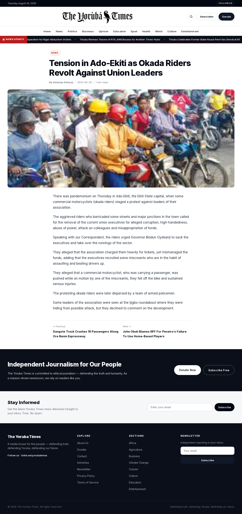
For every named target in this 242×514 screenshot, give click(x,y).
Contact (82, 456)
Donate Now (187, 370)
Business (88, 31)
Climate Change (139, 462)
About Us (82, 443)
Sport (134, 31)
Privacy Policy (86, 475)
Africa (132, 443)
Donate (226, 16)
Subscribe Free (218, 370)
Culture (171, 31)
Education (119, 31)
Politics (72, 31)
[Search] (191, 16)
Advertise (83, 462)
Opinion (103, 31)
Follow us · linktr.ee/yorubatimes (27, 455)
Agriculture (135, 449)
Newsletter (206, 16)
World (159, 31)
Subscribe (224, 407)
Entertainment (190, 31)
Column (133, 469)
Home (47, 31)
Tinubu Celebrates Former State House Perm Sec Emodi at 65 (188, 39)
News (59, 31)
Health (146, 31)
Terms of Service (88, 482)
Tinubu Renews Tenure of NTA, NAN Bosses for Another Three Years (104, 39)
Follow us (225, 3)
